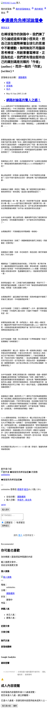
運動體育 (22, 77)
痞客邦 (20, 489)
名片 (8, 89)
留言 (26, 489)
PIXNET (12, 672)
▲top (3, 504)
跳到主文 (5, 28)
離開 (15, 706)
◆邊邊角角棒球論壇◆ (22, 20)
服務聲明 (28, 675)
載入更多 (5, 510)
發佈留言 (5, 526)
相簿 (8, 83)
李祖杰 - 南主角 (24, 500)
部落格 (9, 86)
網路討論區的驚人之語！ (23, 100)
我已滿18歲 (6, 706)
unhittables (5, 474)
